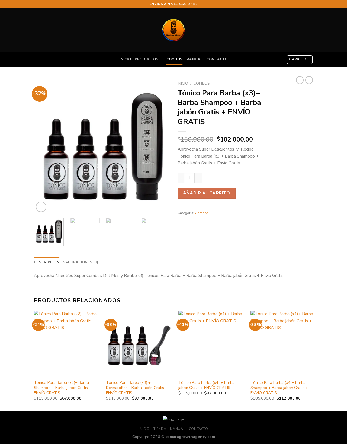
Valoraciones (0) (80, 262)
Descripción (46, 262)
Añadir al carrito (206, 193)
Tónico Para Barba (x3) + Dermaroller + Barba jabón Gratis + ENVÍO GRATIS (137, 387)
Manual (194, 59)
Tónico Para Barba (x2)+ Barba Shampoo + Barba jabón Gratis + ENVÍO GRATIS (62, 387)
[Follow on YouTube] (310, 4)
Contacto (217, 59)
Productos (146, 59)
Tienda (159, 429)
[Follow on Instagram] (305, 4)
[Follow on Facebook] (300, 4)
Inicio (125, 59)
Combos (174, 59)
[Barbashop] (173, 30)
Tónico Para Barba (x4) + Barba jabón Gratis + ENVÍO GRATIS (206, 385)
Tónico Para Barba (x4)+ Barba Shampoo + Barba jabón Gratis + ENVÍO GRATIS (279, 387)
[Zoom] (41, 207)
